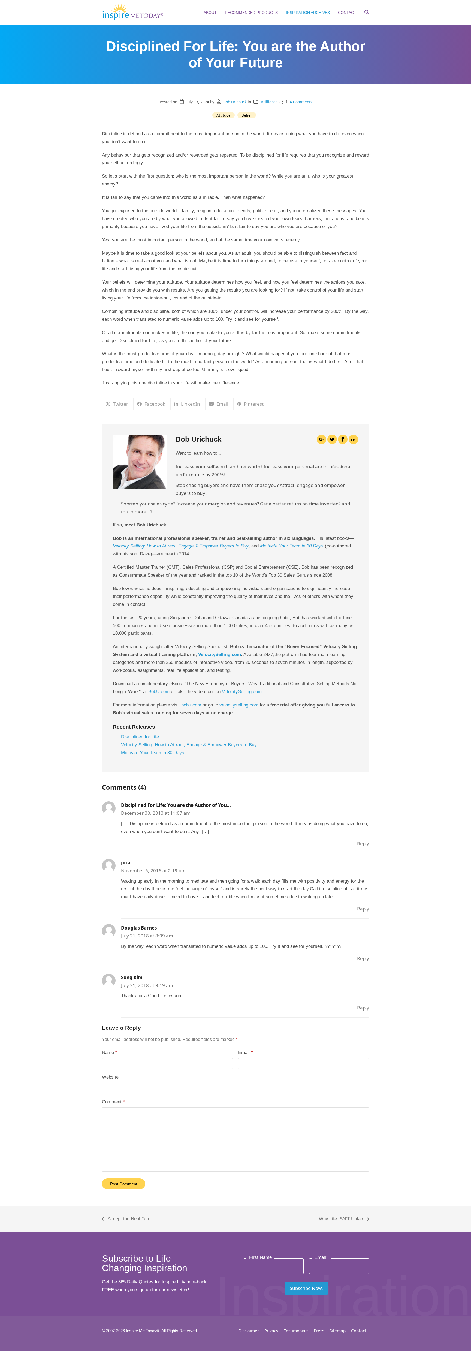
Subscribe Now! (306, 1288)
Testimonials (296, 1330)
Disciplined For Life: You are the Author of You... (176, 805)
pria (125, 862)
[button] (366, 13)
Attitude (223, 115)
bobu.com (191, 705)
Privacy (271, 1330)
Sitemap (338, 1330)
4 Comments (301, 101)
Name (109, 1052)
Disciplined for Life (140, 736)
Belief (246, 115)
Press (319, 1330)
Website (110, 1077)
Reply (363, 843)
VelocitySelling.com (219, 654)
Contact (358, 1330)
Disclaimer (248, 1330)
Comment (113, 1101)
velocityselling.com (238, 705)
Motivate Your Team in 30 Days (152, 752)
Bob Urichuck (235, 101)
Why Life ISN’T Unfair (341, 1219)
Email (245, 1052)
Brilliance (269, 101)
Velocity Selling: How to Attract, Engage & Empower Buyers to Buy (189, 744)
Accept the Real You (125, 1219)
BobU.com (159, 691)
